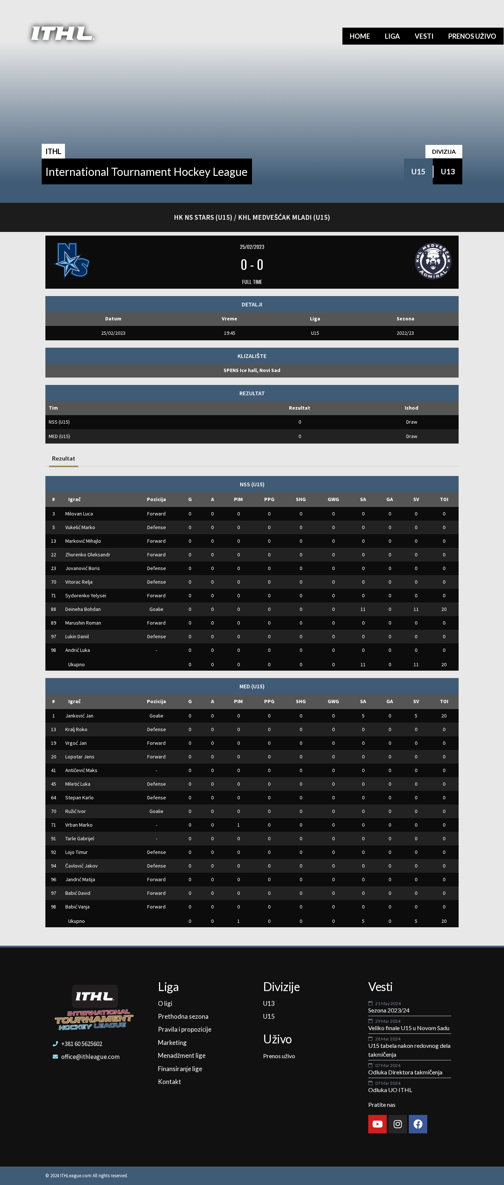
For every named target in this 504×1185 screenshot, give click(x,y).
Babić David (77, 893)
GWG (333, 499)
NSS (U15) (59, 421)
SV (416, 499)
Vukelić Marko (80, 527)
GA (389, 499)
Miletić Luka (77, 784)
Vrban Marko (79, 824)
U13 (448, 171)
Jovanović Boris (82, 568)
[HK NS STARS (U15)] (119, 261)
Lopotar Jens (79, 756)
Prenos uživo (472, 36)
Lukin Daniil (77, 636)
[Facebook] (418, 1124)
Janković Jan (79, 715)
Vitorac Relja (79, 581)
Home (360, 36)
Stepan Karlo (79, 797)
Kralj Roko (76, 729)
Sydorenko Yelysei (85, 595)
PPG (269, 499)
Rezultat (63, 458)
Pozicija (156, 499)
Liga (392, 36)
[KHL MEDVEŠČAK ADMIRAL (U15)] (384, 261)
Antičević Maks (81, 770)
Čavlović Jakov (81, 865)
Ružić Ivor (75, 811)
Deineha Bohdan (83, 609)
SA (363, 499)
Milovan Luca (79, 513)
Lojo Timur (76, 852)
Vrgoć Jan (76, 743)
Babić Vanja (77, 906)
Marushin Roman (83, 622)
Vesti (424, 36)
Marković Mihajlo (83, 541)
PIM (238, 499)
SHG (301, 499)
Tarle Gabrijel (79, 838)
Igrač (74, 499)
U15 (418, 171)
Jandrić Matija (80, 879)
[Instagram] (398, 1124)
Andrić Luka (77, 650)
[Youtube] (377, 1124)
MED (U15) (59, 436)
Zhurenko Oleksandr (87, 554)
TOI (444, 499)
